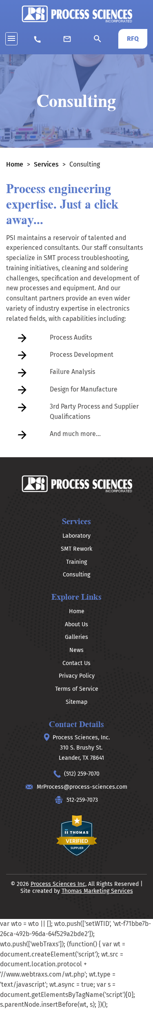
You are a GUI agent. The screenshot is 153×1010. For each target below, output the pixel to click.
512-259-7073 (82, 799)
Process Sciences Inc (58, 884)
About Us (76, 624)
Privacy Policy (77, 675)
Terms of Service (76, 688)
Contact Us (76, 663)
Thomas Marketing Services (97, 891)
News (76, 650)
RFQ (133, 38)
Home (14, 164)
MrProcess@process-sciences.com (82, 786)
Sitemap (76, 702)
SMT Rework (76, 548)
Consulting (76, 574)
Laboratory (76, 535)
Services (46, 164)
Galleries (76, 637)
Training (76, 561)
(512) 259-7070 (82, 773)
